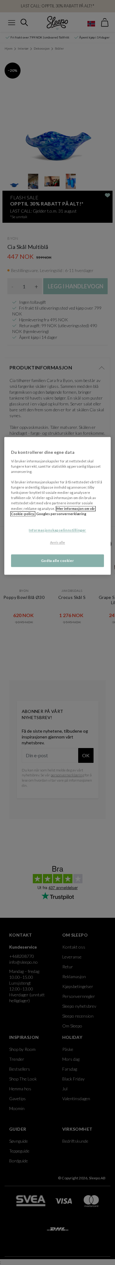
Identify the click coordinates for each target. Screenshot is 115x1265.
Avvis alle (57, 542)
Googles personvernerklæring (61, 514)
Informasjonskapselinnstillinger (57, 530)
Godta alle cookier (57, 561)
